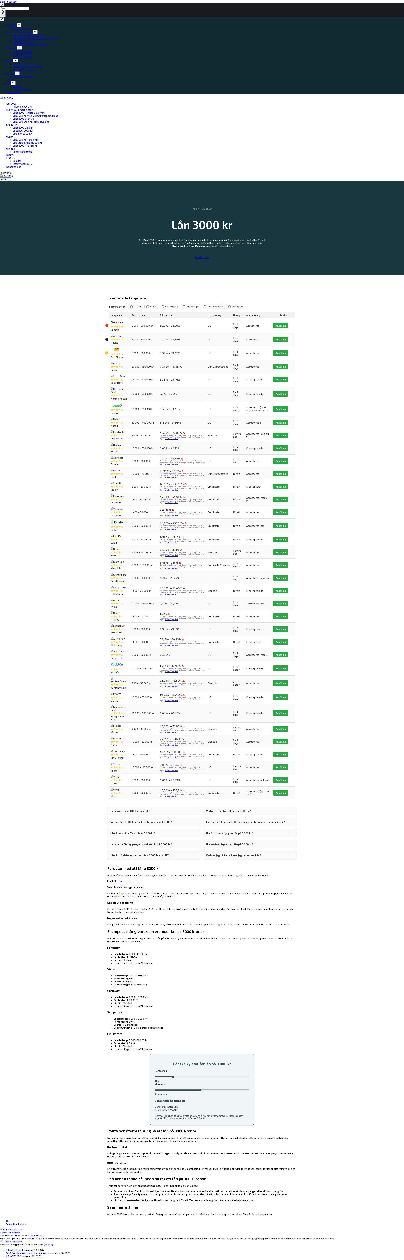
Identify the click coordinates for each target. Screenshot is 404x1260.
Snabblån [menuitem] (11, 47)
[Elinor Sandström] (11, 1229)
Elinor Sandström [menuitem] (21, 76)
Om (8, 1220)
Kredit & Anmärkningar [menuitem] (19, 31)
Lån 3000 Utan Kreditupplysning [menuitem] (29, 44)
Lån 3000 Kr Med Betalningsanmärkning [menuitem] (34, 38)
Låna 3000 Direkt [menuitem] (20, 51)
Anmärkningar (192, 306)
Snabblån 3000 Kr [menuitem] (21, 54)
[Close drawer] (2, 19)
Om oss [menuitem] (10, 73)
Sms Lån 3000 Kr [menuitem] (20, 57)
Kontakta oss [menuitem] (13, 92)
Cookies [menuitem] (15, 86)
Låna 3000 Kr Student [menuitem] (23, 69)
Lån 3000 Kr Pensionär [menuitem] (24, 63)
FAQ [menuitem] (8, 83)
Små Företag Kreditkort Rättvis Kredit (28, 1252)
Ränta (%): (161, 1070)
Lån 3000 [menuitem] (11, 25)
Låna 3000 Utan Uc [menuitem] (21, 41)
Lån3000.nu (36, 1235)
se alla (48, 1244)
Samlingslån (237, 306)
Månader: (160, 1084)
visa (119, 880)
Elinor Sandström (10, 1232)
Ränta (163, 315)
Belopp (136, 315)
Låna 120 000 (13, 1255)
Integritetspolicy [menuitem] (20, 89)
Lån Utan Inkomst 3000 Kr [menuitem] (26, 66)
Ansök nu (281, 325)
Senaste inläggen (16, 1223)
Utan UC (153, 306)
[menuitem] (19, 25)
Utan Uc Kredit (14, 1249)
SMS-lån (137, 306)
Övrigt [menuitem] (9, 60)
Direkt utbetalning (215, 306)
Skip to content (8, 1)
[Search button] (3, 13)
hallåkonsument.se (171, 439)
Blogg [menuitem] (9, 79)
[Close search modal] (2, 4)
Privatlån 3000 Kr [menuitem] (21, 28)
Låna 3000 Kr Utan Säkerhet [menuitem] (27, 35)
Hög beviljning (171, 306)
